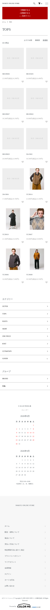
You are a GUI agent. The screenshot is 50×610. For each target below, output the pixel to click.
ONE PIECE (6, 336)
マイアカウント (10, 562)
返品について (9, 538)
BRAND (5, 378)
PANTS (4, 321)
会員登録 (8, 568)
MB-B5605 (29, 74)
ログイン (8, 574)
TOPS (10, 22)
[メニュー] (46, 3)
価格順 (37, 40)
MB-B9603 (6, 154)
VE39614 (29, 194)
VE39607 (29, 234)
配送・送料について (12, 532)
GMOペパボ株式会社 (35, 598)
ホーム (4, 22)
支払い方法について (12, 544)
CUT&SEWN (7, 351)
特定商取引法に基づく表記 (14, 550)
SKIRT (4, 329)
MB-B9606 (6, 74)
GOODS (5, 358)
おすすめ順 (28, 40)
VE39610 (5, 234)
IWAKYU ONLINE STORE (10, 3)
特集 (4, 386)
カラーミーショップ (8, 598)
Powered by (13, 606)
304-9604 (5, 194)
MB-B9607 (6, 114)
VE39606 (5, 275)
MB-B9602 (29, 114)
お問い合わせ (9, 586)
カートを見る (9, 580)
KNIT (4, 344)
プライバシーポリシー (13, 556)
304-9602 (29, 154)
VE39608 (29, 275)
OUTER (5, 306)
